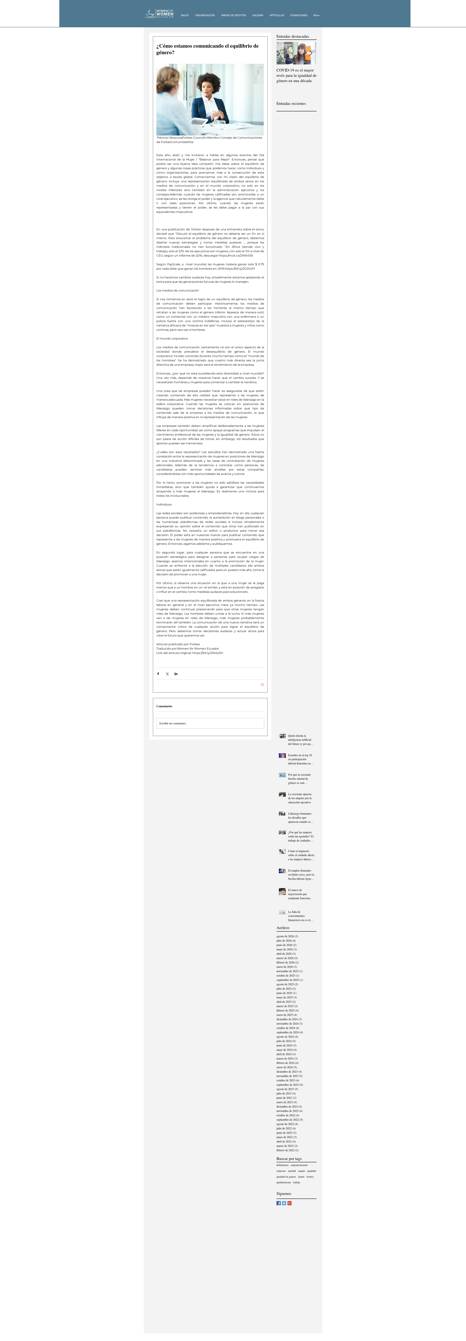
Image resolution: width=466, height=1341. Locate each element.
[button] (204, 15)
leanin (301, 1176)
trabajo (296, 1182)
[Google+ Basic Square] (289, 1203)
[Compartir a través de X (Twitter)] (167, 673)
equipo (301, 1171)
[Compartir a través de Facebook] (158, 673)
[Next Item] (310, 53)
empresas (281, 1171)
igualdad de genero (286, 1176)
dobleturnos (283, 1165)
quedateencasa (284, 1182)
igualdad (311, 1171)
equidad (292, 1171)
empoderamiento (299, 1165)
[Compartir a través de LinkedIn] (176, 673)
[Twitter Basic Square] (284, 1203)
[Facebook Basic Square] (279, 1203)
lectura (310, 1176)
